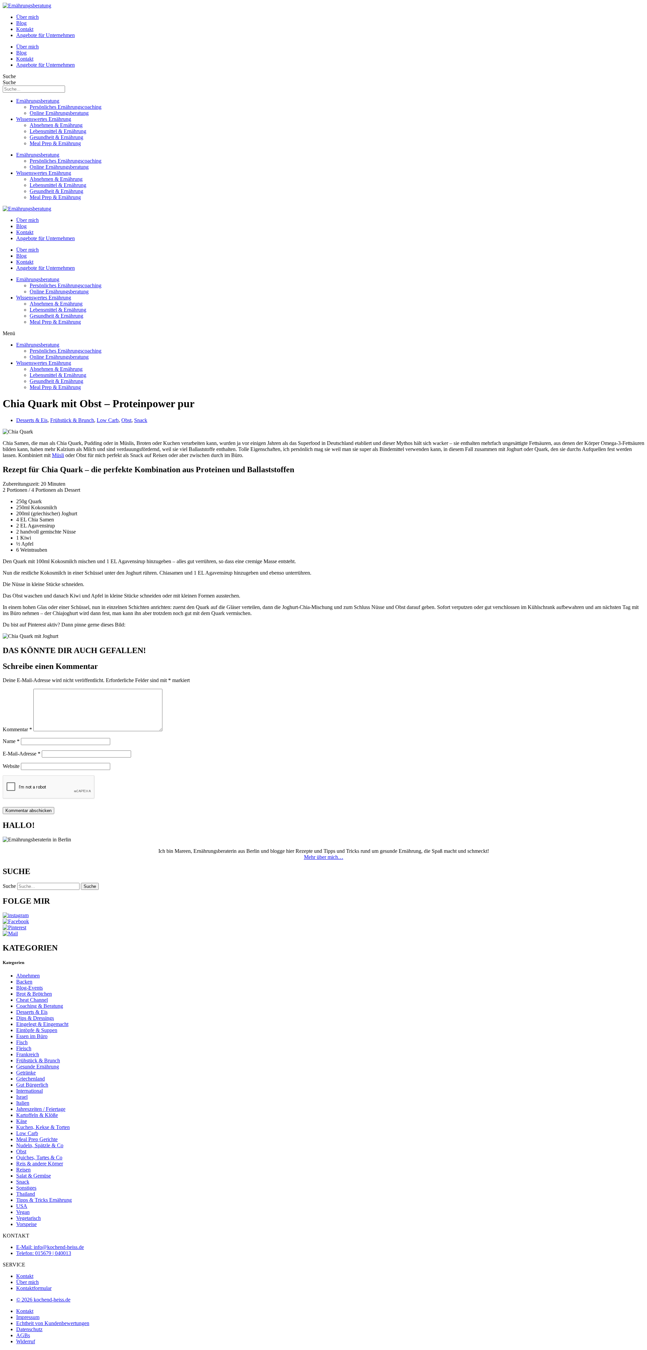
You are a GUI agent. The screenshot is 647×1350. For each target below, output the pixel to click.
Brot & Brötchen (34, 994)
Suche (9, 76)
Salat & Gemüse (33, 1176)
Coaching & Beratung (39, 1006)
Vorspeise (26, 1224)
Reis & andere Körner (39, 1163)
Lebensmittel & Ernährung (58, 131)
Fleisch (23, 1048)
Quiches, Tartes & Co (39, 1157)
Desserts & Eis (32, 420)
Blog (21, 23)
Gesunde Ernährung (37, 1066)
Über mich (27, 17)
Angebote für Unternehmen (45, 35)
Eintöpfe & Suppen (36, 1030)
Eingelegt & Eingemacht (42, 1024)
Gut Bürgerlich (32, 1085)
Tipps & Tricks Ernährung (44, 1200)
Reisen (23, 1169)
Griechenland (30, 1079)
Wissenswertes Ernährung (43, 119)
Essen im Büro (32, 1036)
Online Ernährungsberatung (59, 113)
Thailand (25, 1194)
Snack (140, 420)
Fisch (22, 1042)
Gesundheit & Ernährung (56, 137)
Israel (22, 1097)
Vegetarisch (28, 1218)
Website (11, 766)
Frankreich (27, 1054)
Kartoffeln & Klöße (37, 1115)
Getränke (26, 1072)
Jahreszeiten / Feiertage (40, 1109)
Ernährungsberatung (37, 101)
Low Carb (108, 420)
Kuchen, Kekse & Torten (43, 1127)
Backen (24, 982)
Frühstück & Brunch (72, 420)
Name (11, 741)
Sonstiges (26, 1188)
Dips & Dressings (35, 1018)
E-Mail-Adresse (21, 754)
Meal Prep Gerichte (37, 1139)
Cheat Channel (32, 1000)
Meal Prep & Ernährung (55, 143)
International (29, 1091)
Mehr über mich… (323, 857)
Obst (126, 420)
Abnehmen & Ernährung (56, 125)
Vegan (23, 1212)
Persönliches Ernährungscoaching (65, 107)
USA (21, 1206)
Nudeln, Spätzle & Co (39, 1145)
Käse (21, 1121)
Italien (22, 1103)
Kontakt (24, 29)
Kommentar (17, 729)
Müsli (58, 455)
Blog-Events (29, 988)
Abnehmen (28, 975)
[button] (323, 333)
